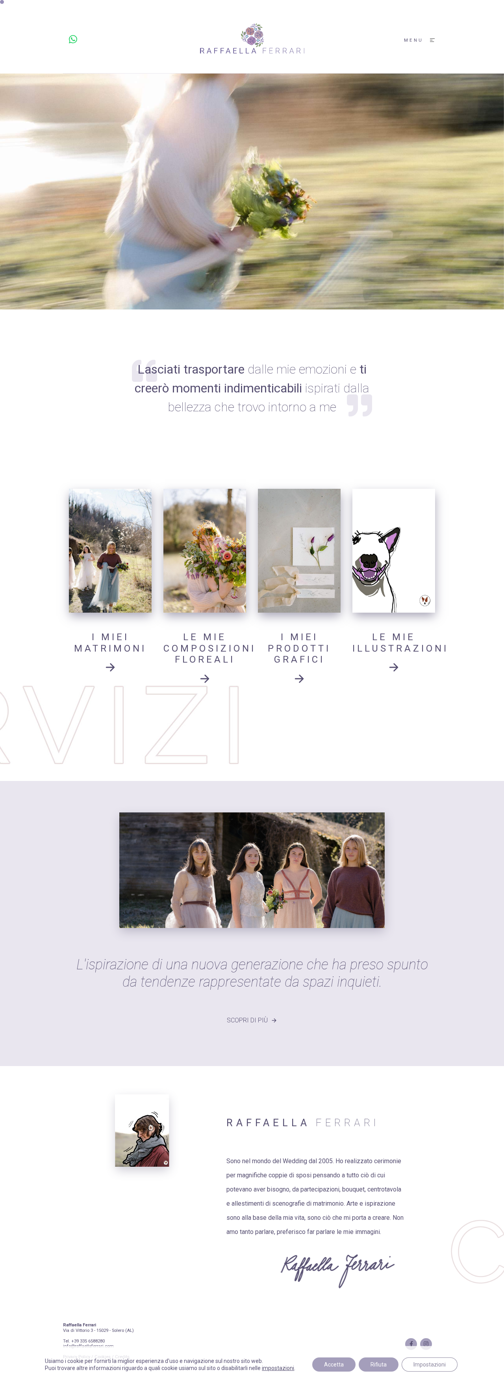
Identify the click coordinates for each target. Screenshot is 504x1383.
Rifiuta (379, 1364)
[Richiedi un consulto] (110, 669)
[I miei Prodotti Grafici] (299, 551)
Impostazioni (429, 1364)
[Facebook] (411, 1344)
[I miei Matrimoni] (110, 551)
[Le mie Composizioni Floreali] (204, 551)
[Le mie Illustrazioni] (393, 551)
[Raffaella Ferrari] (252, 40)
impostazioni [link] (278, 1368)
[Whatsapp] (73, 39)
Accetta (334, 1364)
